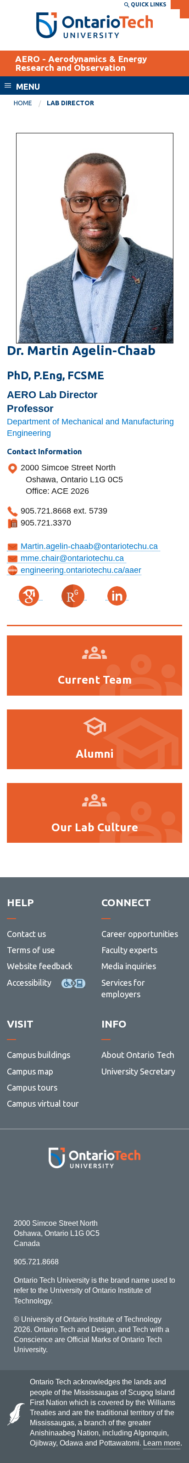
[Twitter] (74, 1193)
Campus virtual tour (43, 1103)
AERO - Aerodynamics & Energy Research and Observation (81, 63)
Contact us (26, 933)
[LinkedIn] (115, 1193)
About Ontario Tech (137, 1054)
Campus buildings (38, 1054)
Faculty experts (129, 949)
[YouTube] (135, 1193)
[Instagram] (95, 1193)
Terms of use (31, 949)
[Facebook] (53, 1193)
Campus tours (32, 1087)
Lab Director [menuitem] (70, 103)
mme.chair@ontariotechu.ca (72, 558)
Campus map (30, 1071)
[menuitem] (30, 103)
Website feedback (39, 966)
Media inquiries (128, 966)
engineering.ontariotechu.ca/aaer (79, 570)
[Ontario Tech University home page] (94, 25)
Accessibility (29, 982)
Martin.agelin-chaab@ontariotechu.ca (89, 546)
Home (23, 103)
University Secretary (138, 1071)
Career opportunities (139, 933)
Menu (28, 86)
